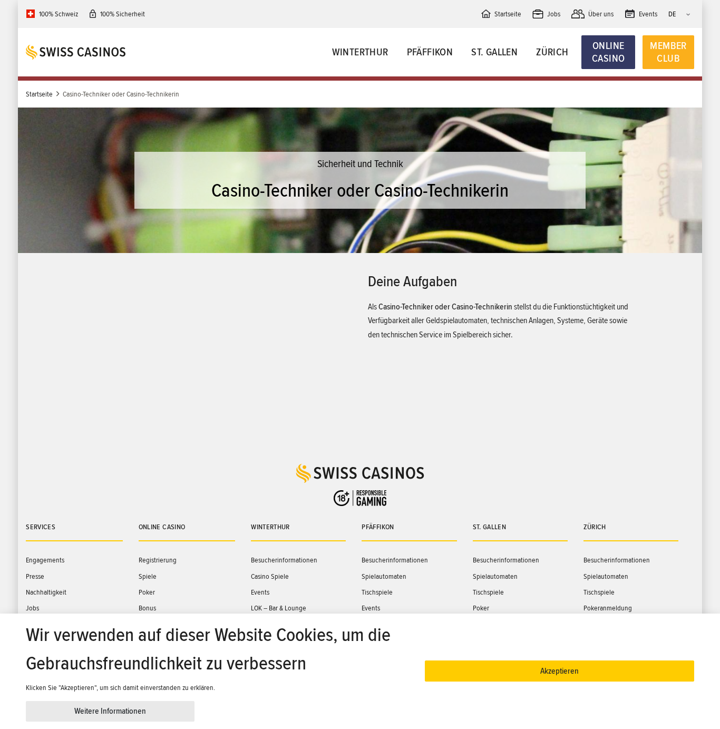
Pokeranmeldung (607, 608)
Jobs (32, 608)
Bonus (147, 608)
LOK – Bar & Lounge (278, 608)
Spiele (148, 576)
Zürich (552, 52)
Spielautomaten (384, 576)
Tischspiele (377, 592)
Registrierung (158, 560)
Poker (147, 592)
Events (260, 592)
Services (40, 526)
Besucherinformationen (284, 560)
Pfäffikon (430, 52)
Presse (35, 576)
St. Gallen (494, 52)
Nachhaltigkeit (46, 592)
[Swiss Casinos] (109, 52)
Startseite (39, 94)
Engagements (45, 560)
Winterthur (360, 52)
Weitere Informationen (110, 711)
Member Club (668, 52)
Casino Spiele (270, 576)
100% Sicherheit (122, 13)
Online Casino (608, 52)
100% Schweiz (58, 13)
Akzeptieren (559, 671)
